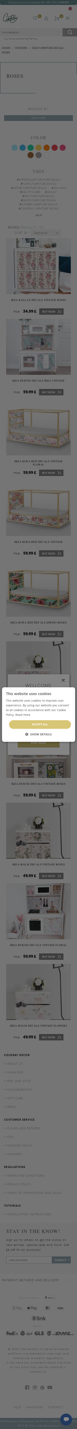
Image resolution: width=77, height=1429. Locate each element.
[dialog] (38, 714)
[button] (38, 734)
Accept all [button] (40, 724)
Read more (22, 715)
